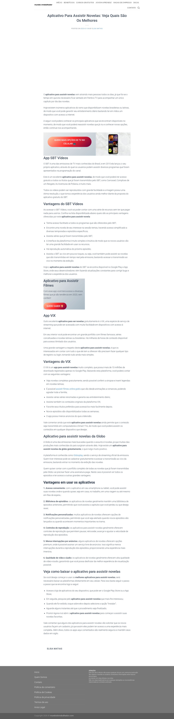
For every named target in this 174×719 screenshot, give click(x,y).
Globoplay (78, 455)
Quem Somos (40, 677)
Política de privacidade (44, 697)
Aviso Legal (39, 707)
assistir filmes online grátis (68, 389)
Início (59, 2)
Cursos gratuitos (85, 2)
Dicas (136, 2)
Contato (131, 8)
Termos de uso (41, 702)
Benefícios (69, 2)
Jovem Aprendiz (104, 2)
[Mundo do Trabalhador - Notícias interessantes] (43, 5)
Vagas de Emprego (122, 2)
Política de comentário (44, 687)
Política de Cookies (43, 692)
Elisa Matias (97, 28)
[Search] (139, 7)
